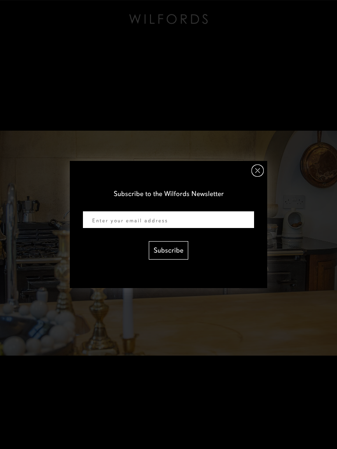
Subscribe (168, 250)
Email (91, 206)
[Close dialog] (257, 170)
